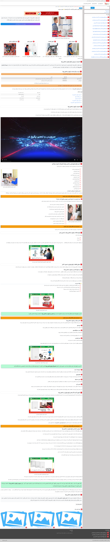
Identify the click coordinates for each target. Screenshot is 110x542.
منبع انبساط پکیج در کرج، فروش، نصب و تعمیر (74, 527)
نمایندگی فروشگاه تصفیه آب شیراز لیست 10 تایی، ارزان (100, 23)
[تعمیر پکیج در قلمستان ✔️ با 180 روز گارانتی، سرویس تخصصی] (41, 519)
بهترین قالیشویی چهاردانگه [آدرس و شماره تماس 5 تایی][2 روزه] (99, 57)
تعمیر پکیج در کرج (100, 3)
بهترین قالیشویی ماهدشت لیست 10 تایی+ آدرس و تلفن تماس (99, 51)
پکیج (77, 6)
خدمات (79, 6)
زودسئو (1, 540)
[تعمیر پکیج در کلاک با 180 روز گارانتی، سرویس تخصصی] (14, 519)
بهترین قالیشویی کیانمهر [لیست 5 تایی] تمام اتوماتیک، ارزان (96, 1)
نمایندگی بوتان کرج (94, 3)
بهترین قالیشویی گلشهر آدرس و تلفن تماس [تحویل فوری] (100, 40)
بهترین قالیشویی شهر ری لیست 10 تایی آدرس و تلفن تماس (100, 42)
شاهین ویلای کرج (78, 504)
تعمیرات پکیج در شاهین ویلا (76, 94)
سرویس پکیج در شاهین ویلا (76, 100)
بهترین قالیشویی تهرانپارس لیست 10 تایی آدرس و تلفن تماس (99, 17)
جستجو (108, 6)
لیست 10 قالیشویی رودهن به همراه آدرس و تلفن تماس (100, 45)
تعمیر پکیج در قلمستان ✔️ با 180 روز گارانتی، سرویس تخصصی (45, 527)
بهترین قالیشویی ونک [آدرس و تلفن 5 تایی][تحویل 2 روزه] (100, 28)
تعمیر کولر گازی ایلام (106, 12)
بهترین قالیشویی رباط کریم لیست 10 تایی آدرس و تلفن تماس (99, 48)
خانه (81, 6)
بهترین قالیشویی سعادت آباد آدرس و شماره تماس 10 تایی (100, 34)
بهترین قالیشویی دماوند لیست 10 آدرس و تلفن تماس (100, 54)
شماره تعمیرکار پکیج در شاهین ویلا (76, 102)
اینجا (62, 85)
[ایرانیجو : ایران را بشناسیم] (106, 4)
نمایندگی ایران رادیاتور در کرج (87, 3)
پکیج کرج (75, 6)
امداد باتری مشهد (107, 10)
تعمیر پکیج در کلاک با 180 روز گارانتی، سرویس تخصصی (18, 527)
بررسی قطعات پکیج (78, 96)
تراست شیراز (107, 11)
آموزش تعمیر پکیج (78, 98)
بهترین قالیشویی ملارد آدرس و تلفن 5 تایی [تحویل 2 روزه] (100, 31)
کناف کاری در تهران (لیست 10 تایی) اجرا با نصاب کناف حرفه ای (99, 37)
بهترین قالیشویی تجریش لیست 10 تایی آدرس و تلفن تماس (99, 20)
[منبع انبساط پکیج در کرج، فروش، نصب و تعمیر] (69, 519)
